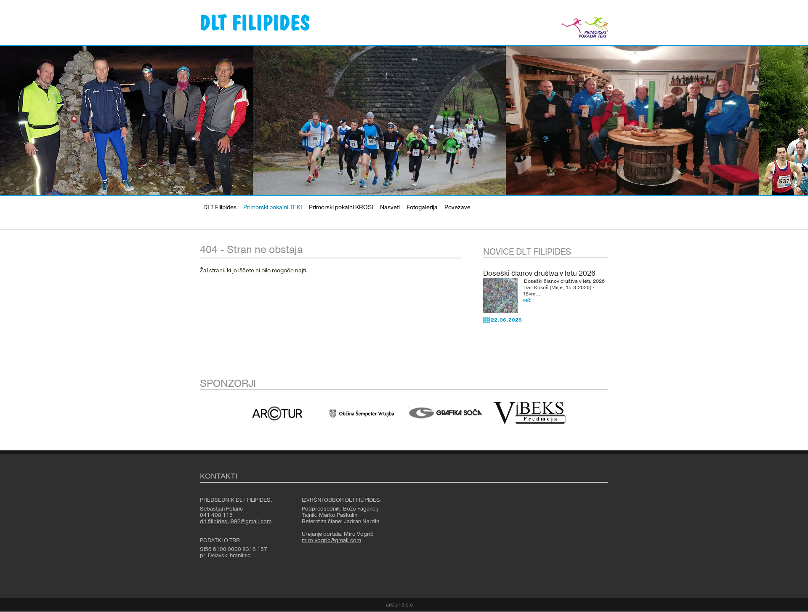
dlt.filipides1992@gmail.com (235, 521)
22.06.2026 (506, 320)
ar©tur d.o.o (399, 605)
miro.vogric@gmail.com (331, 540)
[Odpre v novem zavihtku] (277, 413)
